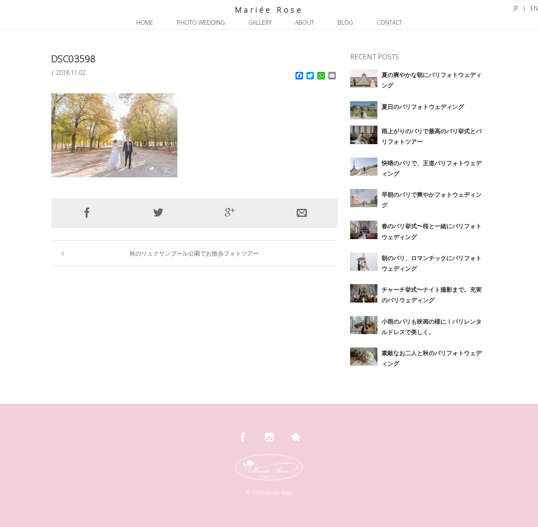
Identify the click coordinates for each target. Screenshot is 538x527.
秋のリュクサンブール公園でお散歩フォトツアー (194, 253)
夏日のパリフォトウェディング (423, 107)
